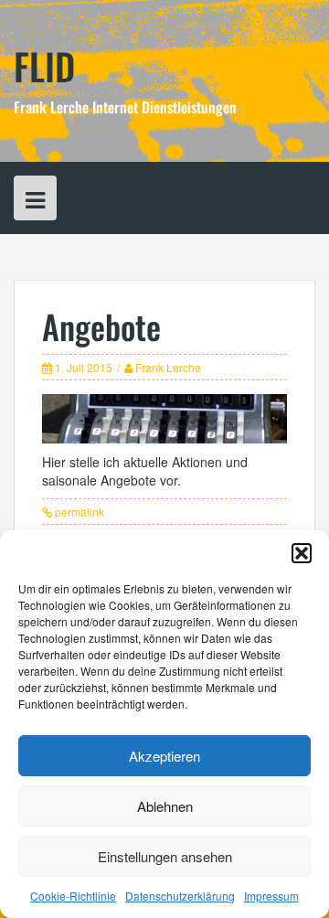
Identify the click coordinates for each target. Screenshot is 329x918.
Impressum (271, 895)
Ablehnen (165, 806)
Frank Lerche (168, 367)
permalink (78, 511)
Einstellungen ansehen (165, 856)
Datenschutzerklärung (180, 895)
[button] (301, 553)
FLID (44, 65)
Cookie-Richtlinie (73, 895)
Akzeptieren (164, 755)
